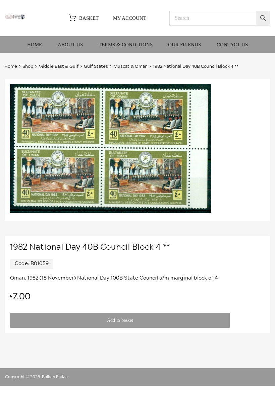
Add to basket (120, 320)
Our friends (184, 44)
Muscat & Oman (130, 66)
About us (70, 44)
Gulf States (96, 66)
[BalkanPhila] (15, 18)
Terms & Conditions (126, 44)
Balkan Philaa (55, 377)
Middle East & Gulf (58, 66)
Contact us (232, 44)
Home (34, 44)
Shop (27, 66)
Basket (89, 18)
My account (129, 18)
